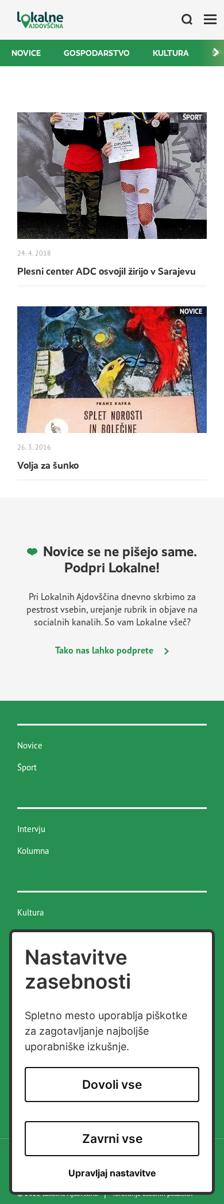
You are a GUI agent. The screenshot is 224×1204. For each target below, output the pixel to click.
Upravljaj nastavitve (112, 1173)
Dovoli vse (112, 1084)
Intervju (31, 828)
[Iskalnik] (182, 20)
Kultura (171, 53)
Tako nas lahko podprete (105, 650)
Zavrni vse (112, 1138)
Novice (26, 53)
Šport (27, 767)
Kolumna (33, 850)
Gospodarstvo (97, 53)
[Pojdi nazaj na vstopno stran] (40, 20)
